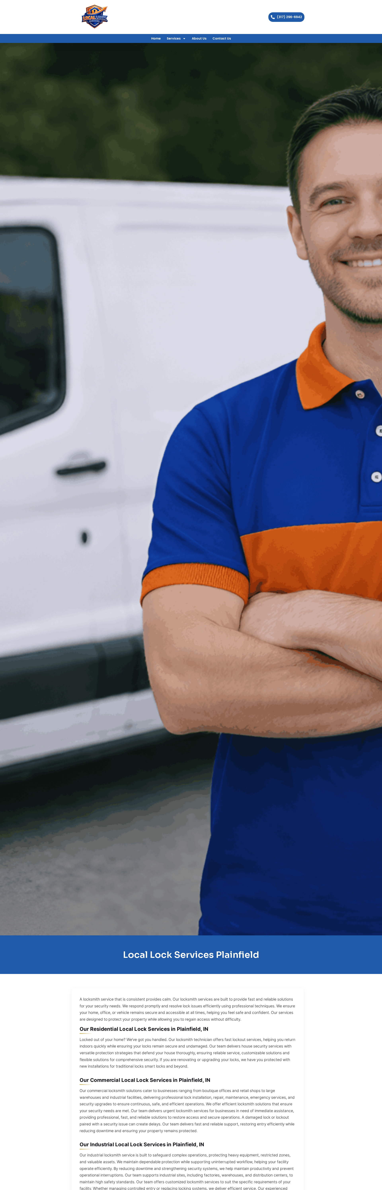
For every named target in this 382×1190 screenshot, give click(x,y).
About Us (199, 38)
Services (174, 38)
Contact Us (221, 38)
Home (156, 38)
